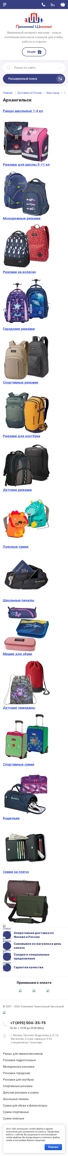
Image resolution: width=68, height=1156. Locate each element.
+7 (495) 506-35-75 (28, 1023)
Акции (31, 51)
